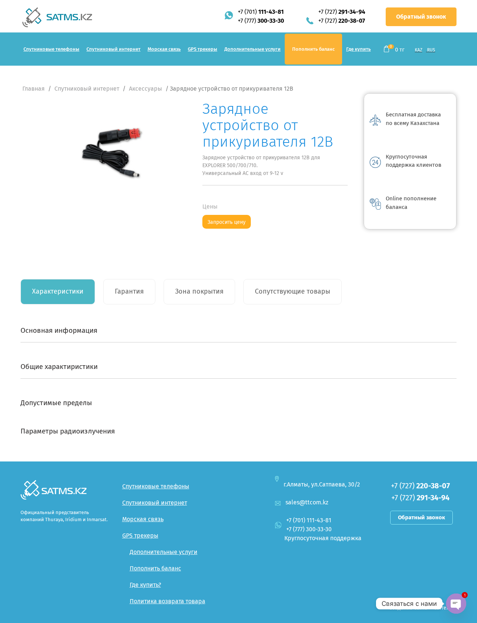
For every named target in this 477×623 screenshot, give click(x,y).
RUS (431, 50)
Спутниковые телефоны (51, 49)
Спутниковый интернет (113, 49)
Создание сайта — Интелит (422, 608)
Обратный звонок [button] (421, 16)
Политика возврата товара (167, 601)
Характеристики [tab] (57, 291)
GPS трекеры (202, 49)
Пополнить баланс (313, 49)
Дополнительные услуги (252, 49)
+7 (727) (341, 11)
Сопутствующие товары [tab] (292, 291)
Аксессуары (145, 88)
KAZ (418, 50)
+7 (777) (261, 20)
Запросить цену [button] (227, 222)
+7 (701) (261, 11)
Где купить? (145, 584)
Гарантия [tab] (129, 291)
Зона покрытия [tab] (199, 291)
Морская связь (164, 49)
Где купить (358, 49)
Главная (33, 88)
